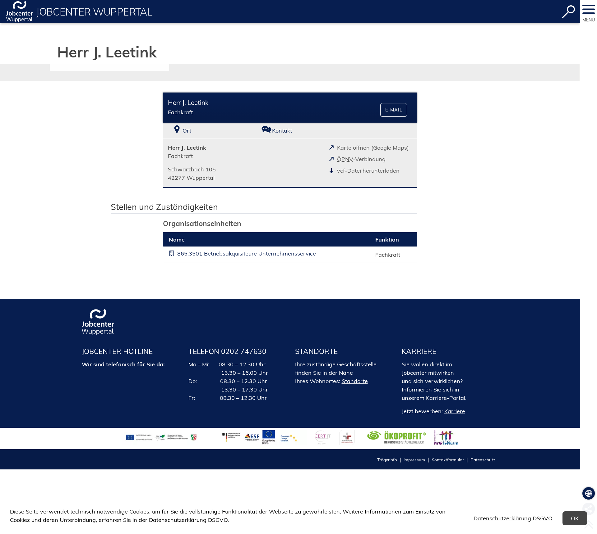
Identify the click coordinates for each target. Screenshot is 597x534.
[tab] (205, 130)
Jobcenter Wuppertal (94, 12)
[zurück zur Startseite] (19, 11)
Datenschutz (482, 459)
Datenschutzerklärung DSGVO (513, 518)
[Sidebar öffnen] (588, 9)
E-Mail (393, 110)
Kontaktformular (448, 459)
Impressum (414, 459)
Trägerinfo (387, 459)
